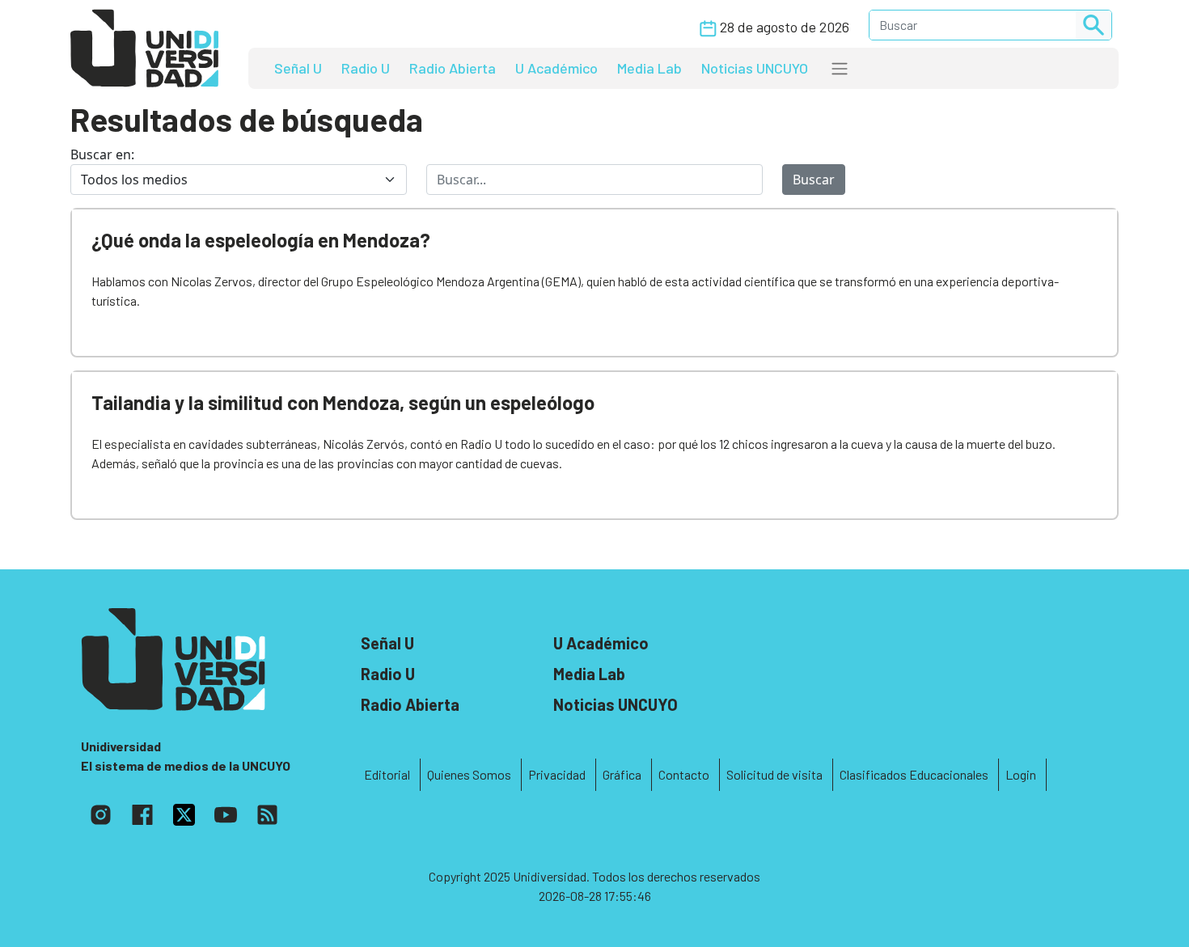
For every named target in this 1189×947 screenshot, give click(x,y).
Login (1020, 774)
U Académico (556, 68)
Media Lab (649, 68)
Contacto (683, 774)
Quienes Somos (469, 774)
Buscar (814, 179)
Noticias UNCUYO (754, 68)
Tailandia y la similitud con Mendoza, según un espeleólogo (342, 402)
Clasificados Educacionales (914, 774)
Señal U (298, 68)
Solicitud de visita (774, 774)
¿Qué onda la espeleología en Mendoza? (260, 240)
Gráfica (622, 774)
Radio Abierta (452, 68)
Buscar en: (102, 154)
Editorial (387, 774)
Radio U (365, 68)
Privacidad (557, 774)
